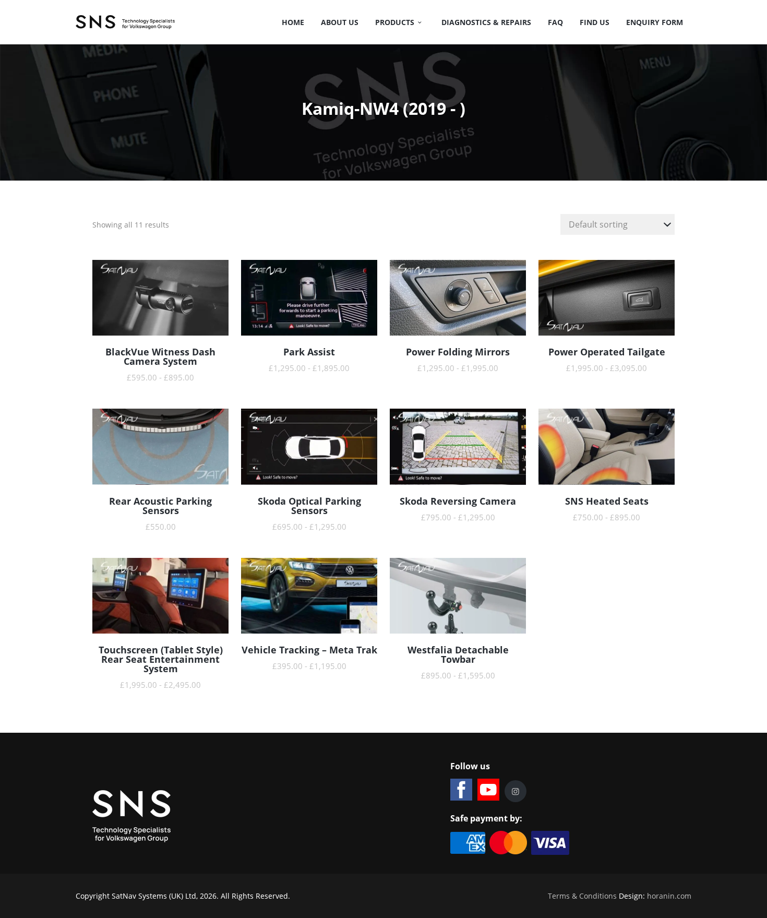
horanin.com (669, 896)
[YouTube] (488, 790)
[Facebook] (461, 790)
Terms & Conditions (582, 896)
